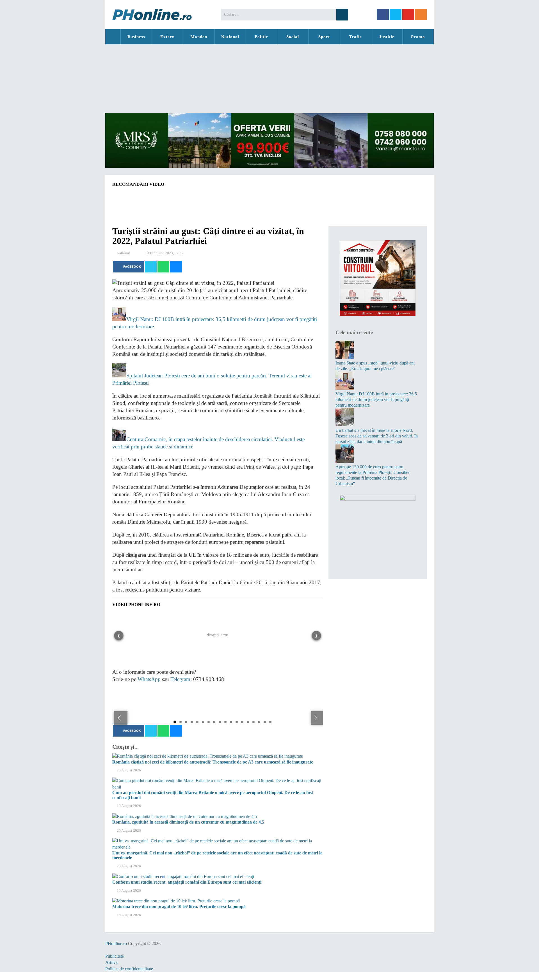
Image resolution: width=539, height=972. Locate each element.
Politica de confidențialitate (129, 968)
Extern (167, 37)
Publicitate (114, 956)
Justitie (386, 37)
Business (136, 37)
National (230, 37)
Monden (199, 37)
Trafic (355, 37)
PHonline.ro (112, 36)
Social (292, 37)
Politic (261, 37)
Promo (418, 37)
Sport (324, 37)
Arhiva (111, 962)
